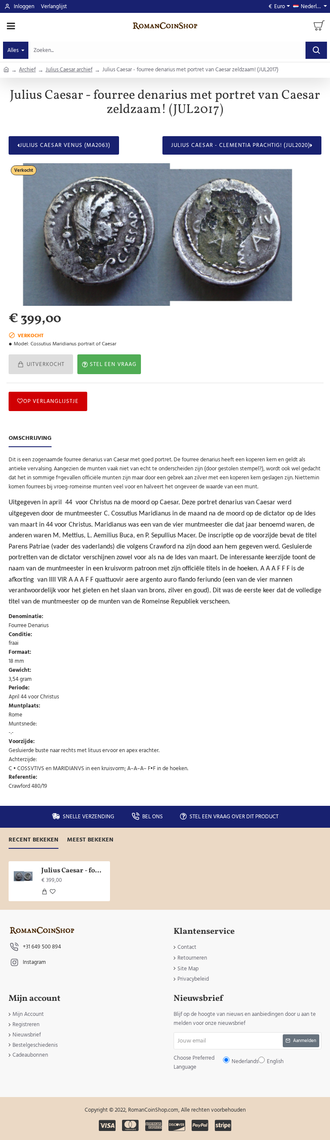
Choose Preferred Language (120, 576)
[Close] (238, 508)
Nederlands (169, 576)
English (191, 576)
